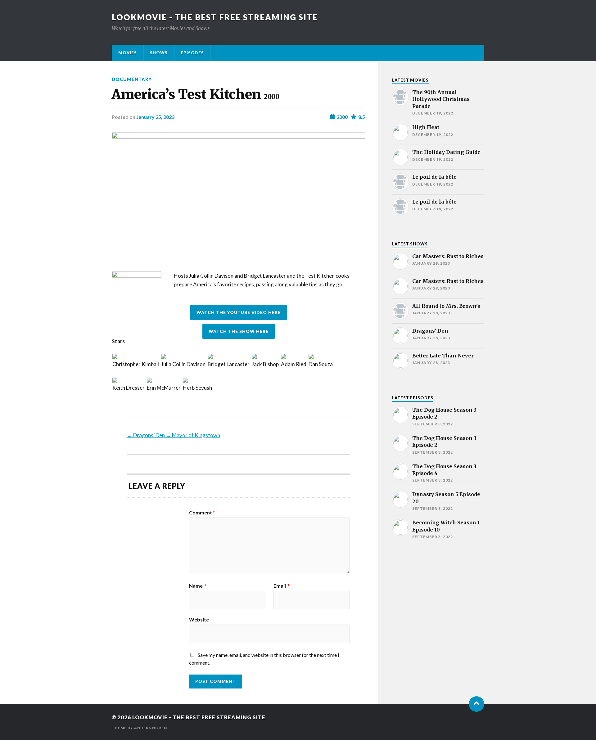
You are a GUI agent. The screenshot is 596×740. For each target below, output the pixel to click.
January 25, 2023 (155, 117)
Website (199, 619)
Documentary (132, 79)
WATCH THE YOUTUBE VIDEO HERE (238, 312)
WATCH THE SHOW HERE (239, 331)
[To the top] (476, 704)
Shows (159, 52)
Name (197, 585)
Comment (202, 512)
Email (281, 585)
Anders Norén (150, 727)
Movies (127, 52)
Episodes (192, 52)
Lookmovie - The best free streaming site (215, 17)
